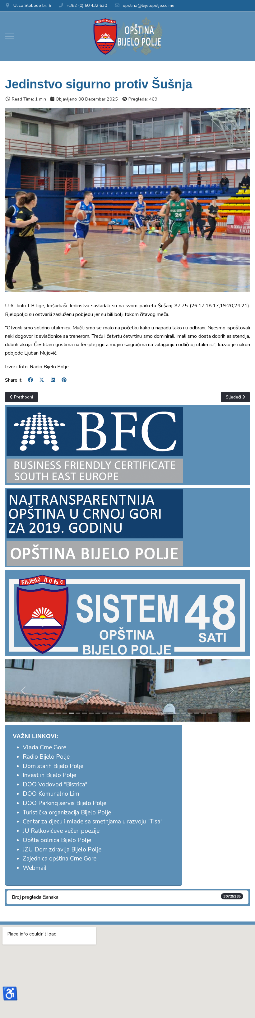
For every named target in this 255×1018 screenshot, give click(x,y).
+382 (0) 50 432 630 (87, 5)
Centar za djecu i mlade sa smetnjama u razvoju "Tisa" (93, 822)
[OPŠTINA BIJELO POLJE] (128, 36)
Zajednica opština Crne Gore (59, 859)
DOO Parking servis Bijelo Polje (64, 803)
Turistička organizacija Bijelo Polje (67, 812)
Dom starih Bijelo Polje (53, 766)
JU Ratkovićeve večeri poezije (61, 831)
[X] (42, 380)
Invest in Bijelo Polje (49, 775)
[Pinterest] (64, 380)
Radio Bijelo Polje (46, 757)
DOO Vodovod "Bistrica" (55, 784)
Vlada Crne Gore (44, 747)
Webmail (35, 868)
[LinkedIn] (53, 380)
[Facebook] (30, 380)
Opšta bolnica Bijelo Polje (57, 840)
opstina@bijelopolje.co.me (148, 5)
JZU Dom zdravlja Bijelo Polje (62, 850)
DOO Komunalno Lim (51, 794)
